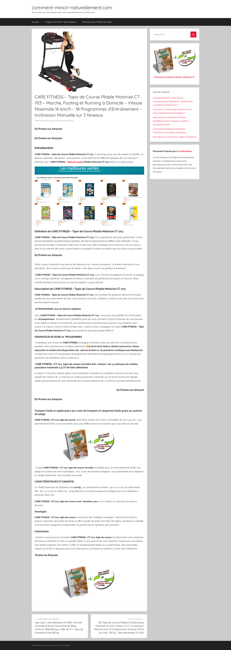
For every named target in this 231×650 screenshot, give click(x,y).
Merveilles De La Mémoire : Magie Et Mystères (174, 137)
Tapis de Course (75, 162)
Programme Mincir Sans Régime (60, 22)
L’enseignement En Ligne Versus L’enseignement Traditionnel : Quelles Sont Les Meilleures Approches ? (173, 101)
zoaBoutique (185, 151)
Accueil (35, 22)
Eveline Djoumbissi (65, 121)
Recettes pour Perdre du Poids (97, 22)
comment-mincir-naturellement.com (72, 7)
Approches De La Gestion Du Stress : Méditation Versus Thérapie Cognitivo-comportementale (171, 121)
